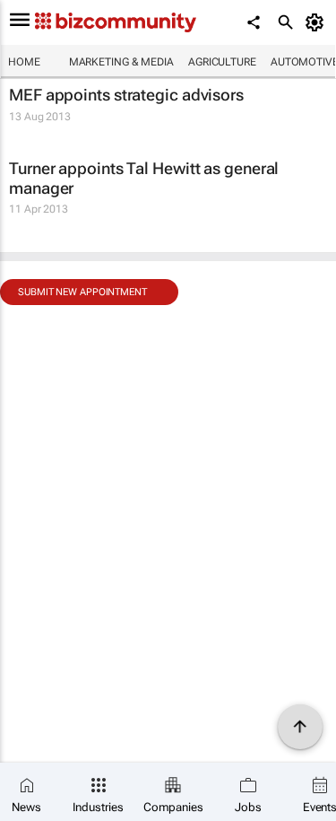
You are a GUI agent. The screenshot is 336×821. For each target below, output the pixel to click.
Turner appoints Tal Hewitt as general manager (144, 178)
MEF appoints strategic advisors (126, 94)
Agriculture (222, 62)
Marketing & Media (121, 62)
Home (24, 62)
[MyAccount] (318, 22)
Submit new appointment (82, 292)
